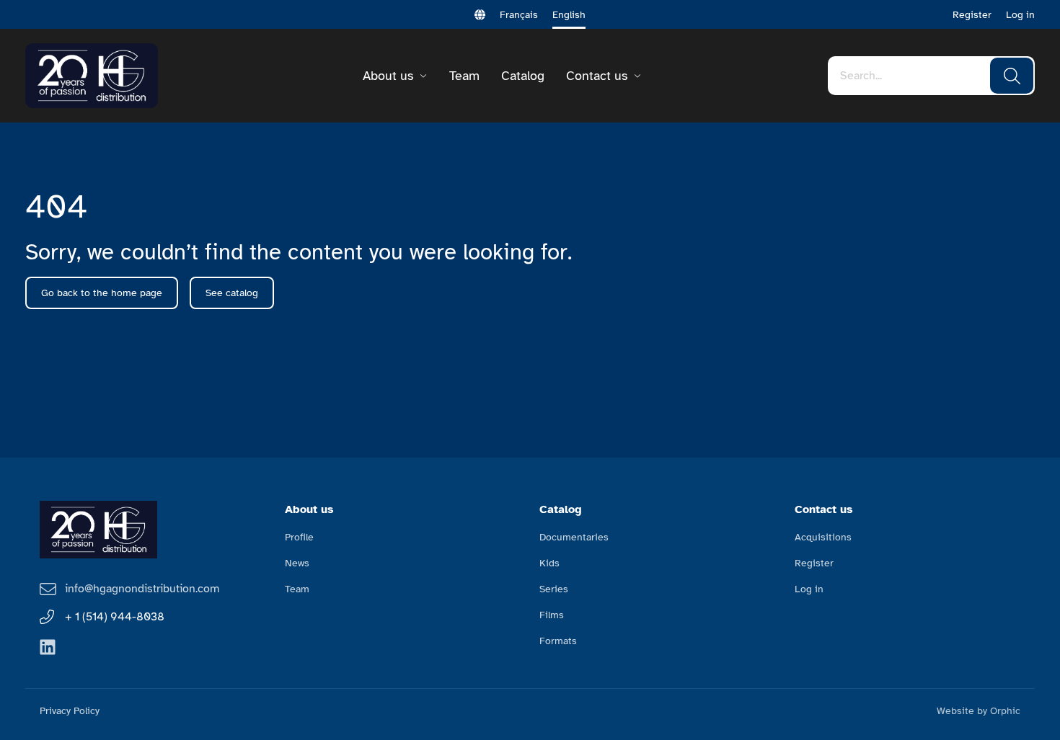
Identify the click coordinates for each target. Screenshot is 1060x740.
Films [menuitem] (551, 615)
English (569, 15)
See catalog (232, 293)
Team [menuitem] (297, 589)
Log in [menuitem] (809, 589)
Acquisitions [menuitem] (823, 537)
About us (388, 76)
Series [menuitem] (553, 589)
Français (519, 15)
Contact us (596, 76)
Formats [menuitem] (558, 641)
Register (972, 15)
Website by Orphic (978, 711)
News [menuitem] (297, 563)
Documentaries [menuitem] (574, 537)
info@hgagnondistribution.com (142, 588)
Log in (1020, 15)
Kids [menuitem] (549, 563)
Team (464, 76)
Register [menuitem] (814, 563)
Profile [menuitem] (299, 537)
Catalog (522, 76)
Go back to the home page (101, 293)
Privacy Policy (70, 711)
